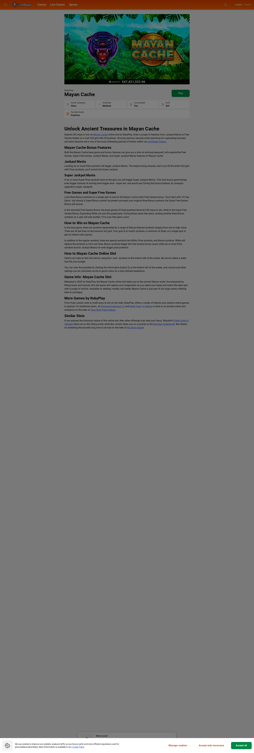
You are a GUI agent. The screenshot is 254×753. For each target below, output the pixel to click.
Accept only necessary (211, 745)
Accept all (241, 745)
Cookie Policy (78, 747)
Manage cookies (178, 745)
